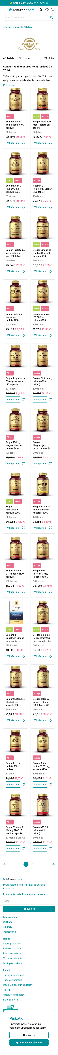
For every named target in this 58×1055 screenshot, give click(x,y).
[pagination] (53, 864)
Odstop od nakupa (12, 963)
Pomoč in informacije (13, 975)
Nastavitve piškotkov (13, 994)
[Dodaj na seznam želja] (23, 143)
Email (7, 900)
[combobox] (21, 58)
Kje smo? (7, 926)
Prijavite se (29, 908)
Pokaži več (9, 85)
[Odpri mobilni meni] (5, 10)
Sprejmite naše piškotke (29, 1042)
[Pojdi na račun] (41, 10)
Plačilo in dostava (12, 948)
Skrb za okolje (10, 999)
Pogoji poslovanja (12, 943)
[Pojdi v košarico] (53, 10)
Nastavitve (29, 1035)
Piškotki (7, 989)
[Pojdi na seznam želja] (47, 10)
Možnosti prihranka (13, 958)
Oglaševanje (9, 931)
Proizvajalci (17, 27)
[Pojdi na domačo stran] (21, 9)
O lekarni (7, 922)
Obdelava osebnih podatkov (17, 985)
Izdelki (6, 27)
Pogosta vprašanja (12, 980)
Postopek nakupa (12, 953)
